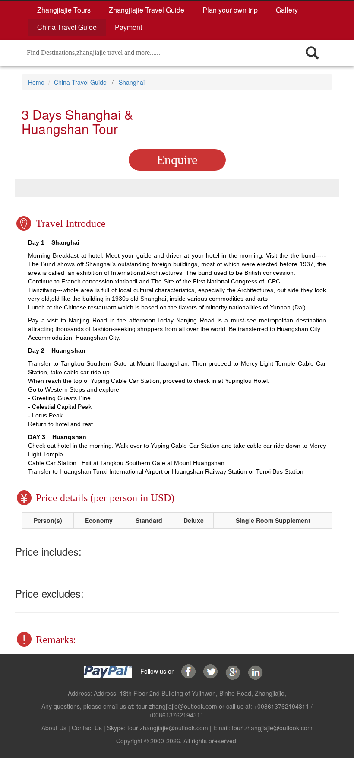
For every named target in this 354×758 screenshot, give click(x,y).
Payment (128, 27)
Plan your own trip (230, 10)
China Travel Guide (67, 27)
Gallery (287, 10)
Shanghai (132, 82)
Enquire (177, 160)
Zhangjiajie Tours (64, 10)
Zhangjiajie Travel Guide (146, 10)
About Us (53, 727)
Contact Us (87, 727)
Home (36, 82)
